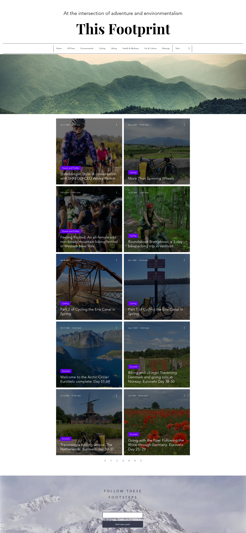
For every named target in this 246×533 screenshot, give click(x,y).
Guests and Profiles (70, 168)
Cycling (133, 172)
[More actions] (117, 124)
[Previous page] (105, 460)
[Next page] (141, 460)
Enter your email (109, 509)
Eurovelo (66, 371)
